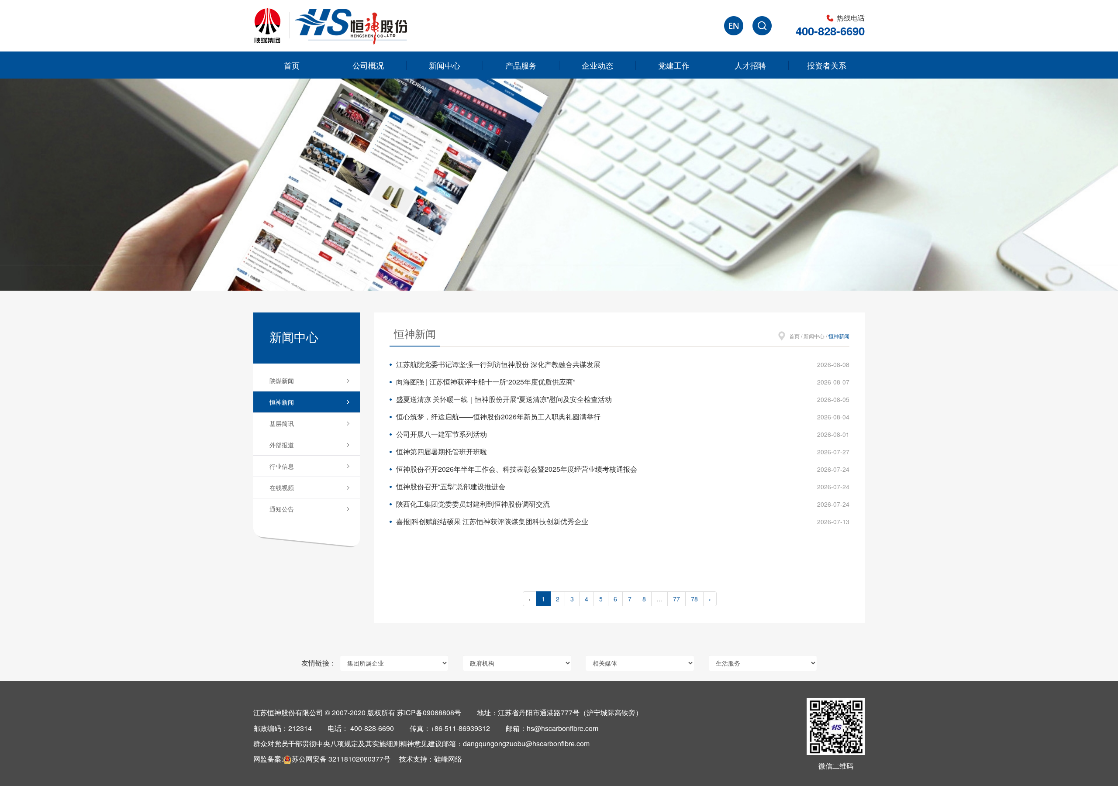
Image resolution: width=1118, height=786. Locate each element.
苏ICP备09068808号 (429, 712)
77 (676, 598)
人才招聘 (750, 65)
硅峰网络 (448, 759)
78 (694, 598)
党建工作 (674, 65)
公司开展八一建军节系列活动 (441, 434)
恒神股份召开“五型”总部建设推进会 (450, 486)
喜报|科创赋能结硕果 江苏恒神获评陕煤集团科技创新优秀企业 (492, 521)
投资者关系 (826, 65)
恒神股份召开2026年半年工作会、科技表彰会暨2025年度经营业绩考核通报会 (516, 469)
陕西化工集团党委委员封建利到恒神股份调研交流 (473, 504)
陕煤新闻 (281, 380)
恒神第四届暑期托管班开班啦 (441, 451)
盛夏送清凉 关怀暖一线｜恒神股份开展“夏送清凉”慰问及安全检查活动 (504, 399)
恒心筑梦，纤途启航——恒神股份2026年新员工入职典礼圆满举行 (498, 417)
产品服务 (521, 65)
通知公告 (281, 509)
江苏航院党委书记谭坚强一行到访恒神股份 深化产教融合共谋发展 (498, 364)
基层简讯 (281, 423)
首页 (292, 65)
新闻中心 (444, 65)
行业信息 (281, 466)
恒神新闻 (281, 402)
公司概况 (368, 65)
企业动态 (597, 65)
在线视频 (281, 487)
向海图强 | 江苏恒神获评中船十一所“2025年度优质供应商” (485, 382)
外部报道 (281, 444)
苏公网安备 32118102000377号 (341, 759)
